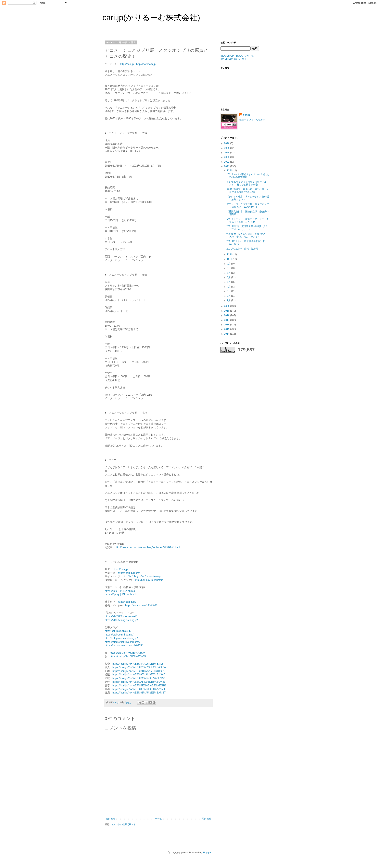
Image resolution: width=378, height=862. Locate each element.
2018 (227, 315)
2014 (227, 333)
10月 (230, 259)
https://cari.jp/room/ (129, 572)
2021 (227, 166)
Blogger (207, 852)
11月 (230, 254)
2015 (227, 329)
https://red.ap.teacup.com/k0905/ (124, 645)
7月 (229, 273)
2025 (227, 148)
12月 (230, 170)
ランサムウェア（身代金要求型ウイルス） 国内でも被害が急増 (246, 183)
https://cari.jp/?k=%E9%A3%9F (128, 652)
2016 (227, 324)
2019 (227, 310)
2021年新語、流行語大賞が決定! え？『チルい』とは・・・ (247, 227)
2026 (227, 143)
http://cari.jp (127, 64)
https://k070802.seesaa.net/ (121, 616)
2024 (227, 152)
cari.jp (246, 114)
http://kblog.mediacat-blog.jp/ (121, 638)
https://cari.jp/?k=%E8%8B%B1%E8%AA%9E (139, 689)
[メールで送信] (139, 703)
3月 (229, 291)
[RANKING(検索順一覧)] (233, 59)
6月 (229, 277)
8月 (229, 268)
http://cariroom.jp (146, 64)
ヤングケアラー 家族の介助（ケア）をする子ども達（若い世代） (247, 220)
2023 (227, 157)
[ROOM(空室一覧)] (245, 55)
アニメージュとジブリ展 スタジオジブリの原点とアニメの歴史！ (247, 205)
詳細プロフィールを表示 (252, 120)
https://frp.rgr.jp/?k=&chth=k (121, 594)
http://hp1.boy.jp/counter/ (148, 579)
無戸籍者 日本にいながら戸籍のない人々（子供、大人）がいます (246, 235)
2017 (227, 320)
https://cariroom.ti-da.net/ (119, 634)
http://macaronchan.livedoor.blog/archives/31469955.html (147, 547)
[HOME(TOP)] (227, 55)
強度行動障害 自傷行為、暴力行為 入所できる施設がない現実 (247, 190)
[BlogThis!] (143, 703)
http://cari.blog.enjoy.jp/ (118, 630)
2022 (227, 161)
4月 (229, 286)
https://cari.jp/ (120, 569)
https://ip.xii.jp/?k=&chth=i (120, 590)
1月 (229, 300)
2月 (229, 296)
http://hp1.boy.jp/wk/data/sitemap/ (142, 576)
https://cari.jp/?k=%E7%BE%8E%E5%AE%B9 (139, 685)
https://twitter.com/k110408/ (141, 605)
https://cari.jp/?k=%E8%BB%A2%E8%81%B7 (139, 671)
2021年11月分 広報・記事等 (242, 248)
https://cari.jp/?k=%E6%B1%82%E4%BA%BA (139, 667)
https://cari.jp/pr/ (127, 601)
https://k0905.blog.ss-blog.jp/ (121, 620)
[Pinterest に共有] (154, 703)
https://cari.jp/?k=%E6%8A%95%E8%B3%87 (138, 663)
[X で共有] (147, 703)
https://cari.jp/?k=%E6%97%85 (128, 656)
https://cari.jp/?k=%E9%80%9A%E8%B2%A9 (138, 674)
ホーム (158, 818)
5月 (229, 282)
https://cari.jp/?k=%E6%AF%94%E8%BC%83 (138, 681)
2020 (227, 306)
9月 (229, 263)
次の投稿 (110, 818)
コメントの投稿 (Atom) (123, 824)
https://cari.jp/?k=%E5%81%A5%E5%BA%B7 (139, 692)
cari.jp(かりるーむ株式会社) (151, 17)
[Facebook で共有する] (150, 703)
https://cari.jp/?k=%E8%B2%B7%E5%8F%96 (138, 678)
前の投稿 (206, 818)
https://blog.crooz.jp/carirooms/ (122, 641)
